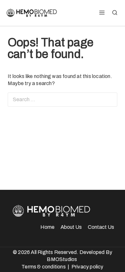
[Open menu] (102, 12)
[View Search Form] (114, 12)
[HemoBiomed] (31, 12)
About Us (71, 227)
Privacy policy (87, 266)
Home (47, 227)
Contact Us (101, 227)
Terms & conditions (43, 266)
